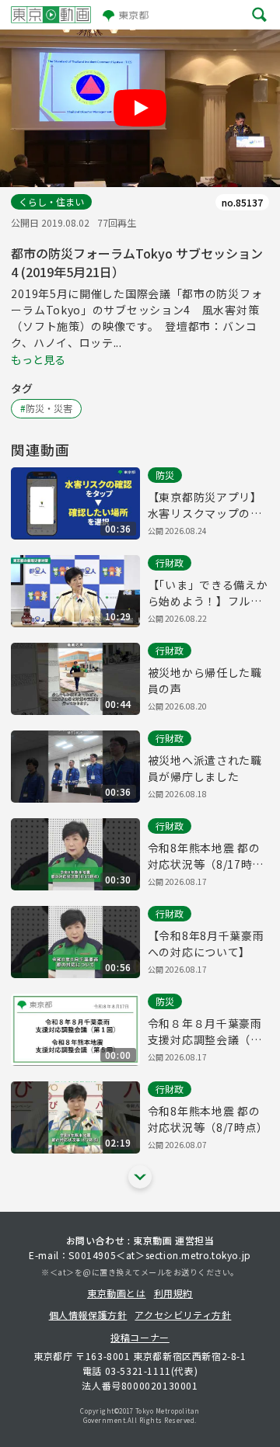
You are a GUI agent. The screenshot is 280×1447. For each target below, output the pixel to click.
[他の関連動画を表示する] (140, 1176)
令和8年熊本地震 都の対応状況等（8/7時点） (208, 1119)
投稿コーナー (140, 1337)
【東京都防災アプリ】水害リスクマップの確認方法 (205, 505)
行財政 (170, 562)
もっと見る (38, 359)
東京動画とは (116, 1293)
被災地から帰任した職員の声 (205, 680)
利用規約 (173, 1293)
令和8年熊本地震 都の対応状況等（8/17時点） (204, 856)
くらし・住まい (51, 201)
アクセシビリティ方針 (183, 1314)
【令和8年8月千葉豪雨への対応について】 (206, 943)
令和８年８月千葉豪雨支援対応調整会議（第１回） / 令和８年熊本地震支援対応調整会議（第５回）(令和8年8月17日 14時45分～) (208, 1031)
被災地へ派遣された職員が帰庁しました (205, 768)
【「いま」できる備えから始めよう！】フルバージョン (208, 593)
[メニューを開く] (259, 15)
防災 (165, 474)
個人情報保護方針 (88, 1314)
